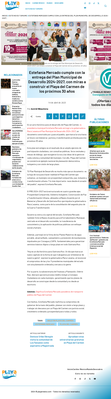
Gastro (94, 228)
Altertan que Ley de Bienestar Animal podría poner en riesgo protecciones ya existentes (99, 155)
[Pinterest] (62, 116)
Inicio (4, 16)
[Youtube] (85, 7)
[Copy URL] (82, 116)
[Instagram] (89, 3)
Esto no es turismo (18, 16)
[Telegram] (76, 116)
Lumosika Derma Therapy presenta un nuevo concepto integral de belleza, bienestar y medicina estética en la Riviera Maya (17, 91)
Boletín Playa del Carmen (60, 320)
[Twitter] (98, 3)
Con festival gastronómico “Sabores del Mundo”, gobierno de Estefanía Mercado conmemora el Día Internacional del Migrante (99, 241)
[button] (105, 6)
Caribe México (97, 143)
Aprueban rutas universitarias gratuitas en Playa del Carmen (72, 339)
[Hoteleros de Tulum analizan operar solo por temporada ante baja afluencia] (99, 180)
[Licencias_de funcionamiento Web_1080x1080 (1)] (22, 43)
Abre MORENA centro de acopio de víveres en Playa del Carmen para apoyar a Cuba (17, 137)
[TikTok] (94, 3)
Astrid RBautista (39, 108)
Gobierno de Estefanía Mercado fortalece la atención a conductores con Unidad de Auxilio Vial (17, 178)
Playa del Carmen (69, 324)
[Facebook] (85, 3)
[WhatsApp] (69, 116)
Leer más (93, 165)
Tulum (93, 187)
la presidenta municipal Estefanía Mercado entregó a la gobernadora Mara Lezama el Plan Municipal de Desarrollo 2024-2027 (56, 127)
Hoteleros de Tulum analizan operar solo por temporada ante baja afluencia (99, 197)
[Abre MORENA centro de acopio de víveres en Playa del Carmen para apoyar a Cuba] (6, 135)
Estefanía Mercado (44, 324)
